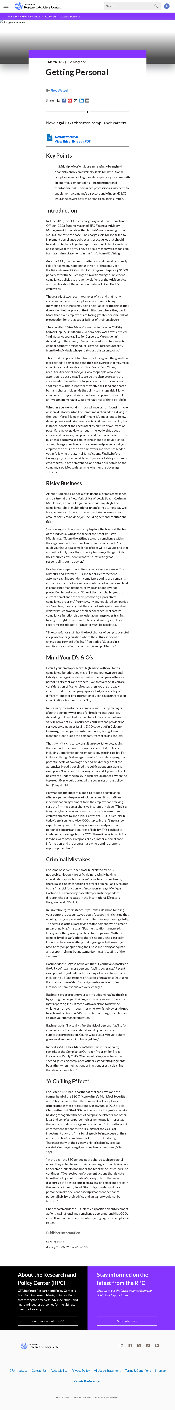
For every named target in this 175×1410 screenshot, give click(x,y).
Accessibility (59, 1370)
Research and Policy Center (24, 16)
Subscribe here (127, 1321)
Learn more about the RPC (48, 1321)
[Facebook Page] (130, 1345)
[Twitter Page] (139, 1345)
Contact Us (39, 1370)
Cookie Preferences (87, 1381)
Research (50, 16)
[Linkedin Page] (121, 1345)
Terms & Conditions (138, 1370)
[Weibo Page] (148, 1345)
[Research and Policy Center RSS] (157, 1345)
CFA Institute (18, 1370)
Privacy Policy (80, 1370)
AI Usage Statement (107, 1370)
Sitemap (160, 1370)
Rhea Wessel (59, 90)
